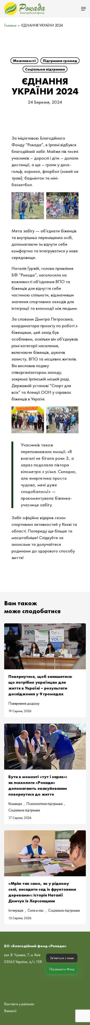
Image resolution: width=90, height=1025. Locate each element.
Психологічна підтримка (44, 803)
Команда (15, 803)
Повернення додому (23, 703)
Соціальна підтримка (45, 69)
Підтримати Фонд (62, 969)
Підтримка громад (60, 60)
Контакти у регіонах (19, 1003)
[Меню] (83, 9)
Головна (10, 25)
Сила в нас (36, 910)
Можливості (24, 60)
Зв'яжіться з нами (62, 958)
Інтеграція (15, 910)
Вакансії (10, 1010)
